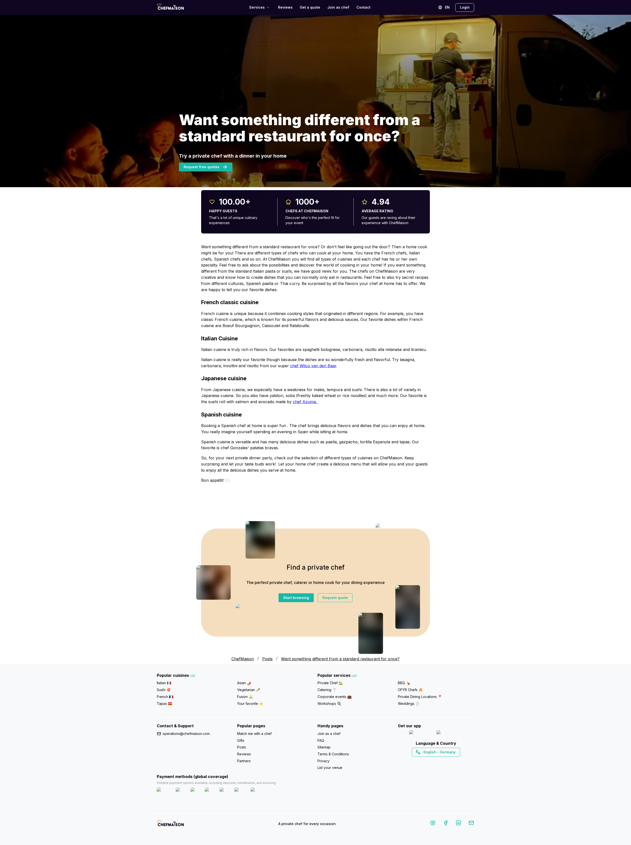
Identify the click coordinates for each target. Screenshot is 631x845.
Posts (241, 747)
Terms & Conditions (333, 754)
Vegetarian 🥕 (248, 690)
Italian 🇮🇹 (164, 683)
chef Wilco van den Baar (313, 365)
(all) (192, 676)
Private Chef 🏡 (330, 683)
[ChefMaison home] (170, 824)
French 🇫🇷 (165, 697)
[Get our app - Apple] (421, 733)
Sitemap (324, 747)
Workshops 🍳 (329, 703)
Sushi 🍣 (164, 690)
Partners (244, 761)
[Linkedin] (458, 824)
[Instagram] (433, 824)
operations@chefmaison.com (186, 733)
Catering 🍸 (326, 690)
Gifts (240, 740)
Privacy (323, 761)
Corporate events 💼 (334, 697)
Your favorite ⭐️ (250, 703)
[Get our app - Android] (450, 733)
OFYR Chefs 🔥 (410, 690)
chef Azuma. (305, 401)
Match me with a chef (254, 733)
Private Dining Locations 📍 (420, 697)
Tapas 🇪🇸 (164, 703)
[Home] (170, 7)
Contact (363, 7)
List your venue (329, 767)
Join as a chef (328, 733)
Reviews (285, 7)
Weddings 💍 (409, 703)
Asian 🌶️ (244, 683)
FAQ (320, 740)
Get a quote (310, 7)
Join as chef (338, 7)
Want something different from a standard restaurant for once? (340, 658)
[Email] (471, 824)
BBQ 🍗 (404, 683)
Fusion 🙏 (245, 697)
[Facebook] (446, 824)
